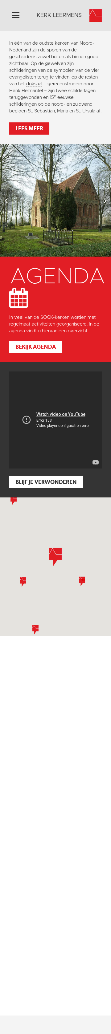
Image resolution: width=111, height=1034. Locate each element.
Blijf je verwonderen (46, 482)
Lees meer (29, 128)
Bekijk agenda (35, 346)
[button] (23, 582)
